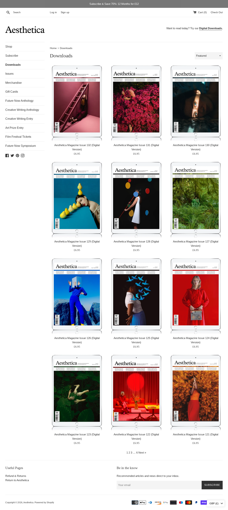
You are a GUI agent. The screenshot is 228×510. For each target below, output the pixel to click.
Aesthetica (28, 502)
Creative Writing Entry (19, 118)
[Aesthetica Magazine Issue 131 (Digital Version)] (136, 103)
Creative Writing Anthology (22, 109)
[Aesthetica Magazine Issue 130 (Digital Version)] (196, 103)
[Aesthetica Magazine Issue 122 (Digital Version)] (136, 392)
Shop (8, 46)
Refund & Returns (15, 475)
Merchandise (13, 82)
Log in (53, 12)
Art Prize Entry (14, 127)
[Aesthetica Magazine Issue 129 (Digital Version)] (77, 199)
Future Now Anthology (19, 100)
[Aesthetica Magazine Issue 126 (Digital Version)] (77, 296)
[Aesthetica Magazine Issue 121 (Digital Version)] (196, 392)
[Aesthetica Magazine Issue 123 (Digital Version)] (77, 392)
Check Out (217, 12)
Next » (142, 452)
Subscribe (11, 55)
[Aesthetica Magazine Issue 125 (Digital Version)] (136, 296)
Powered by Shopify (44, 502)
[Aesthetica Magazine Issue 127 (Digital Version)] (196, 199)
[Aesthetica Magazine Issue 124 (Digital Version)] (196, 296)
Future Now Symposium (20, 145)
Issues (9, 73)
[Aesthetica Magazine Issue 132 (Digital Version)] (77, 103)
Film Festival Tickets (18, 136)
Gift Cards (11, 91)
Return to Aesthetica (17, 480)
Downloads (13, 64)
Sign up (65, 12)
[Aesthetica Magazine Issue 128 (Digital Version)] (136, 199)
